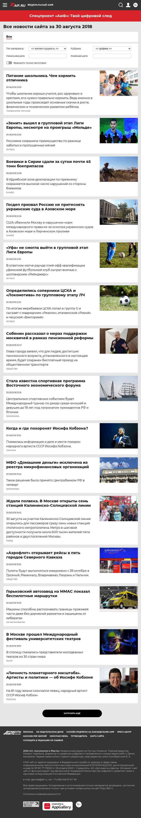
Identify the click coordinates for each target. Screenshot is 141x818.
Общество (11, 369)
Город (9, 541)
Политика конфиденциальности (41, 794)
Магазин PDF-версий (35, 736)
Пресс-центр (124, 732)
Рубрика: (76, 48)
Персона (11, 450)
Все (9, 36)
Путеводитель (79, 736)
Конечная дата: (79, 56)
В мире (10, 193)
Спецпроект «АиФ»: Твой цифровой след (70, 16)
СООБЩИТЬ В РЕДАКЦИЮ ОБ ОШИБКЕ (43, 740)
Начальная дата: (15, 56)
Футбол (10, 150)
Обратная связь (59, 736)
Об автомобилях (15, 622)
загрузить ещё (72, 713)
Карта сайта (97, 736)
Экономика (12, 416)
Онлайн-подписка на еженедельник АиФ (90, 732)
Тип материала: (15, 48)
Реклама (28, 732)
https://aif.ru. (107, 788)
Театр (9, 661)
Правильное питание (18, 111)
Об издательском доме (50, 732)
